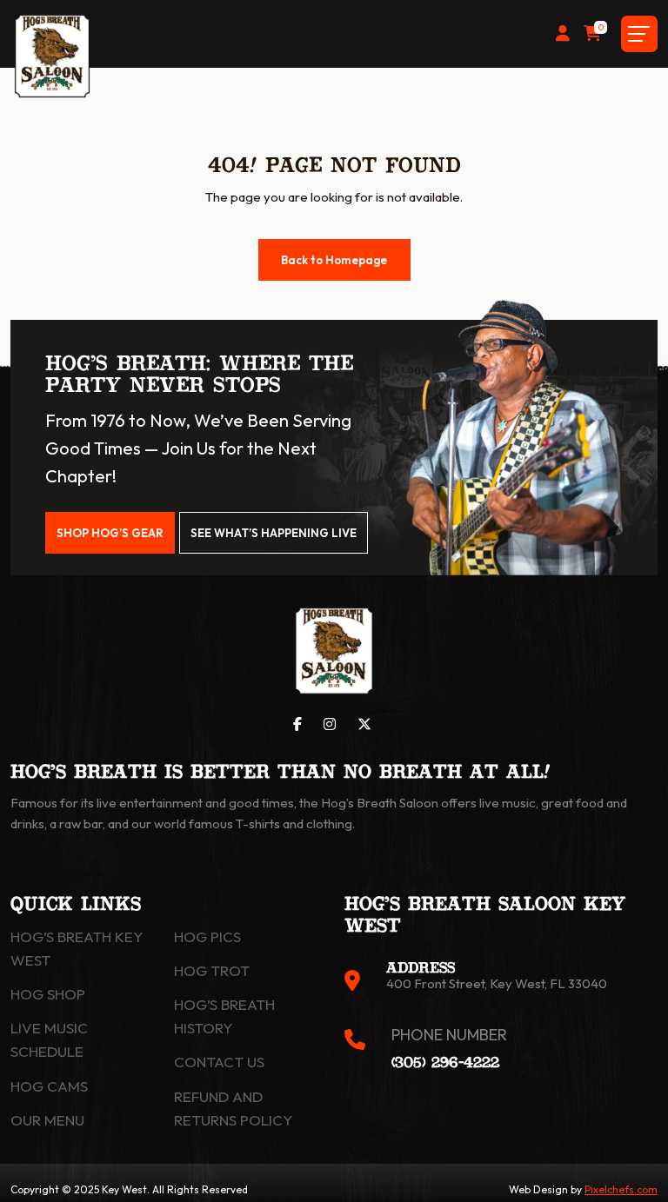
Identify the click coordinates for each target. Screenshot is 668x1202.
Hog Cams (49, 1086)
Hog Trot (212, 970)
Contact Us (219, 1062)
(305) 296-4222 (445, 1063)
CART (600, 29)
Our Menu (47, 1120)
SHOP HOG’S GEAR (110, 533)
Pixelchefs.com (621, 1189)
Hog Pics (207, 936)
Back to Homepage (334, 260)
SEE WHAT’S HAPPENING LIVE (273, 533)
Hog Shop (47, 994)
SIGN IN (563, 34)
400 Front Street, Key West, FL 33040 (496, 983)
